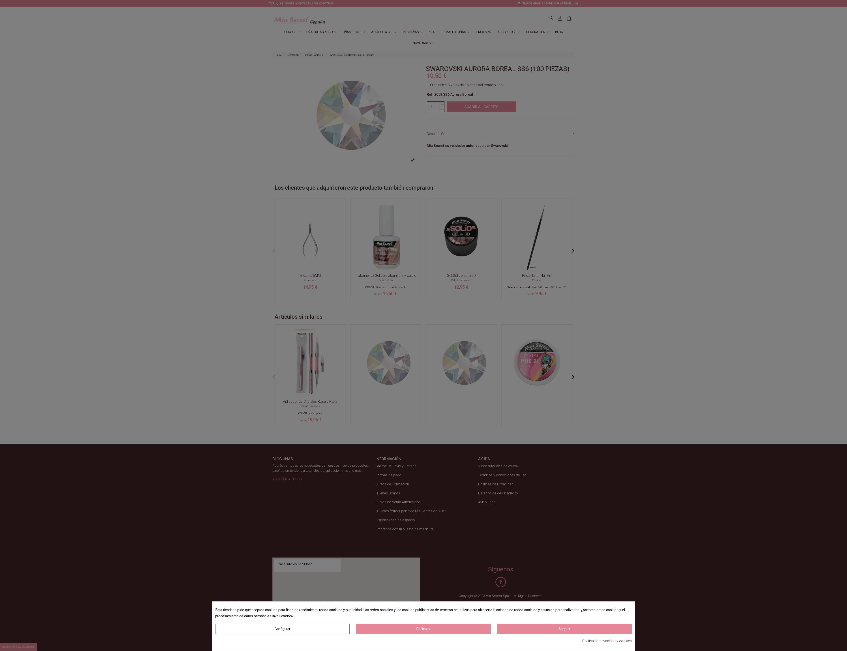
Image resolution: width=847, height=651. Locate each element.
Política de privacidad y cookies (607, 641)
